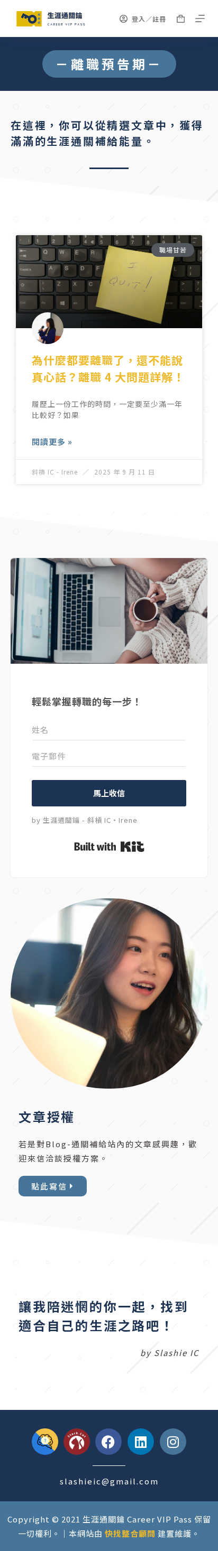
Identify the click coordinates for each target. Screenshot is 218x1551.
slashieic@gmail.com (109, 1481)
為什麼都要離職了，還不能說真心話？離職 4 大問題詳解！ (108, 368)
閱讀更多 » (52, 441)
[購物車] (181, 19)
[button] (109, 64)
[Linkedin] (141, 1441)
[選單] (200, 18)
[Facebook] (108, 1441)
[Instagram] (173, 1441)
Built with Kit (109, 846)
